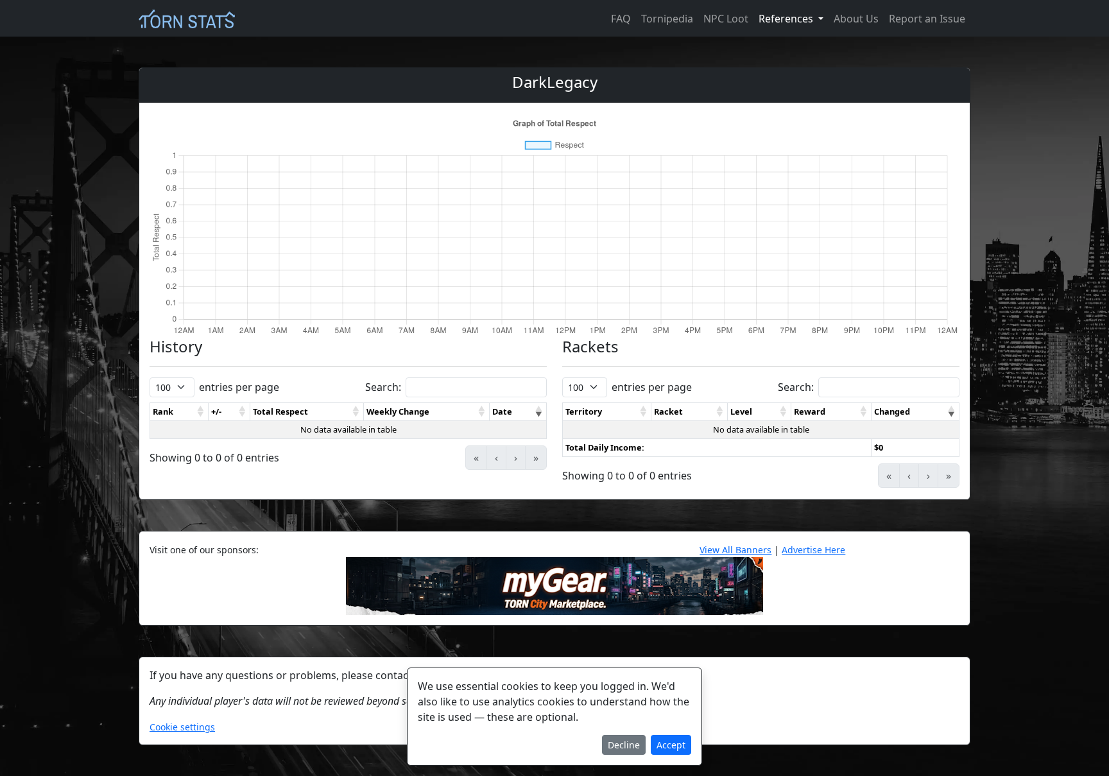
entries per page (239, 387)
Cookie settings (182, 727)
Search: (383, 387)
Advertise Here (813, 550)
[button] (201, 411)
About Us (856, 19)
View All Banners (735, 550)
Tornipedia (667, 19)
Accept (671, 745)
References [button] (787, 19)
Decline (624, 745)
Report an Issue (927, 19)
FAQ (621, 19)
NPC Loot (725, 19)
